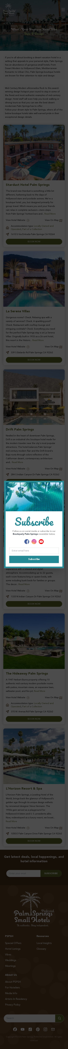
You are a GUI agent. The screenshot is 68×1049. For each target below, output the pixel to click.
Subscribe (34, 559)
